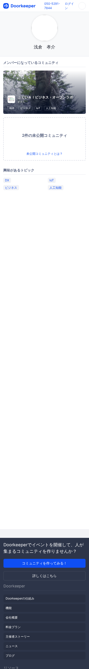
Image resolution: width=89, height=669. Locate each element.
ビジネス (25, 108)
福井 (11, 108)
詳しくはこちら (44, 576)
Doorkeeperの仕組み (20, 598)
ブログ (10, 655)
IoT (38, 108)
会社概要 (12, 617)
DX (7, 180)
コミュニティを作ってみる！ (44, 563)
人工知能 (51, 108)
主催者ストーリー (18, 636)
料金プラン (13, 627)
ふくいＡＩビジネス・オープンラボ (45, 97)
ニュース (12, 646)
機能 (9, 608)
